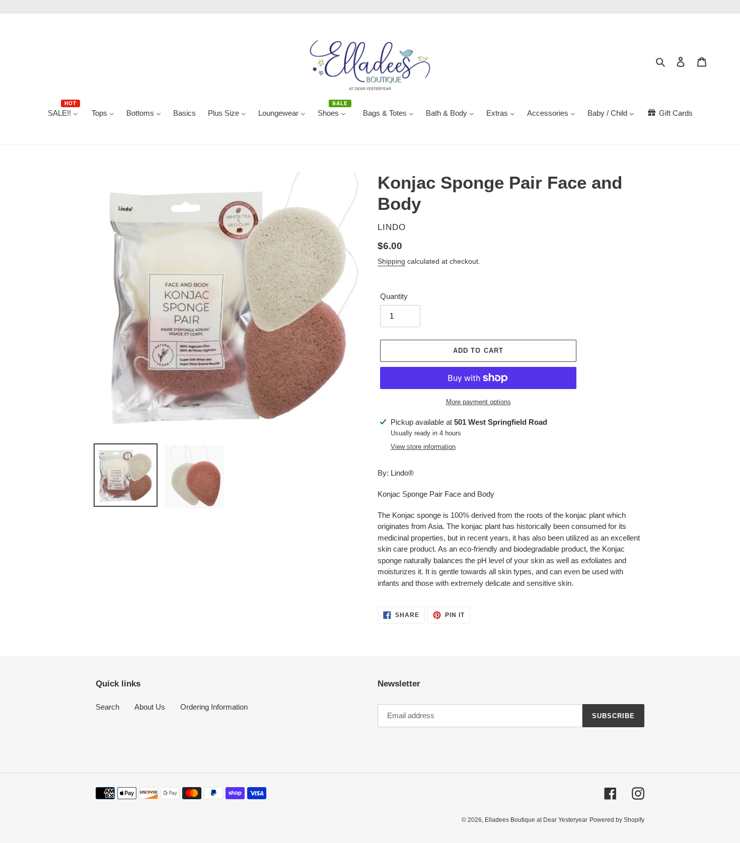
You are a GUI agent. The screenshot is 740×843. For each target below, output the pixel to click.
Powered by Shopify (616, 819)
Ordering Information (214, 707)
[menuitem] (64, 113)
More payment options (478, 402)
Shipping (391, 261)
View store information (423, 446)
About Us (149, 707)
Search (107, 707)
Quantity (394, 296)
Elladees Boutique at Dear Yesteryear (536, 819)
